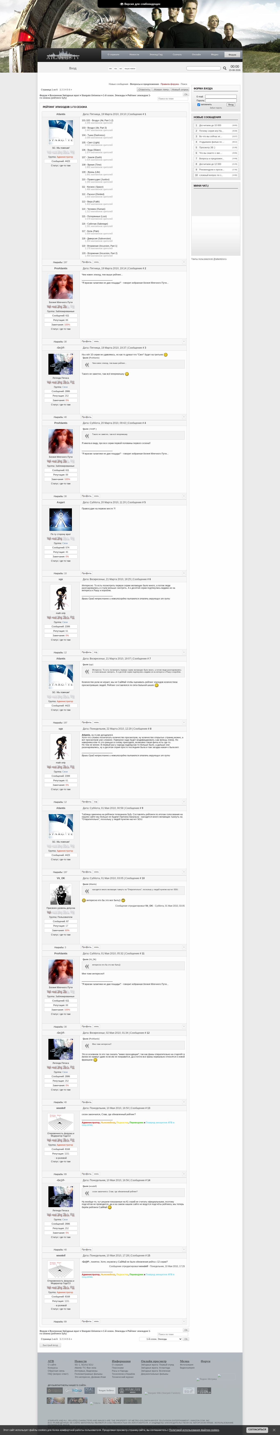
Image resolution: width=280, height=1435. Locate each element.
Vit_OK (61, 878)
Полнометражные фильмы (88, 1374)
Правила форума (170, 84)
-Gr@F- (61, 347)
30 (65, 341)
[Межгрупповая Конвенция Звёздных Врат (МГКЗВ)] (55, 1403)
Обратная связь (56, 1371)
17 (67, 926)
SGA (83, 1364)
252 (67, 396)
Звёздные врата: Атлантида (155, 1368)
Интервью (80, 1371)
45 (67, 552)
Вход (72, 68)
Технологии (118, 1374)
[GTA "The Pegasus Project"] (132, 1403)
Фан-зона (91, 1368)
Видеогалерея (187, 1368)
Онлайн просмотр (153, 1361)
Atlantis (60, 114)
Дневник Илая (98, 1377)
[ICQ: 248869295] (95, 652)
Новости (134, 54)
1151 (67, 1153)
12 (65, 652)
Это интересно (82, 1377)
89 (65, 1174)
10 (65, 573)
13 (148, 1108)
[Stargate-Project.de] (188, 1393)
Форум (232, 55)
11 (143, 953)
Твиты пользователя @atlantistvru (209, 259)
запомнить (206, 104)
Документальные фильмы (154, 1374)
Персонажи (118, 1368)
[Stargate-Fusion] (203, 1393)
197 (65, 262)
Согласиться (257, 1429)
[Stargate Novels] (129, 1393)
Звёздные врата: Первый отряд (157, 1364)
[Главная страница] (63, 55)
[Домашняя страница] (96, 262)
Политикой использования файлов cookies (194, 1430)
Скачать (177, 54)
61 (67, 631)
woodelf (60, 1108)
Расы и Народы (120, 1371)
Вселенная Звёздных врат (64, 95)
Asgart (61, 502)
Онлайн (196, 54)
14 (148, 1180)
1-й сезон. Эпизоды (114, 95)
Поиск (184, 84)
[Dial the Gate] (88, 1393)
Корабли (130, 1374)
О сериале (113, 54)
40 (65, 417)
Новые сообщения (118, 84)
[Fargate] (111, 1403)
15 (148, 1255)
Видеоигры (92, 1371)
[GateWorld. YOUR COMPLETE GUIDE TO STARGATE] (72, 1393)
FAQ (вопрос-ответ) (58, 1374)
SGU (90, 1364)
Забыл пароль (216, 108)
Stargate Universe (91, 95)
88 (67, 320)
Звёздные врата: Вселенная (155, 1371)
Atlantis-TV (80, 1368)
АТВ (51, 1361)
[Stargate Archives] (105, 1393)
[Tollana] (94, 1403)
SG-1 (77, 1364)
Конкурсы (53, 1368)
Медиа (214, 54)
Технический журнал (122, 1377)
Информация (121, 1361)
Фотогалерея (186, 1364)
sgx (61, 579)
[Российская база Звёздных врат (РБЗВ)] (76, 1403)
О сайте (52, 1364)
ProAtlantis (60, 268)
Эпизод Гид (156, 54)
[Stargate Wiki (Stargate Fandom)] (161, 1393)
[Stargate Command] (54, 1393)
